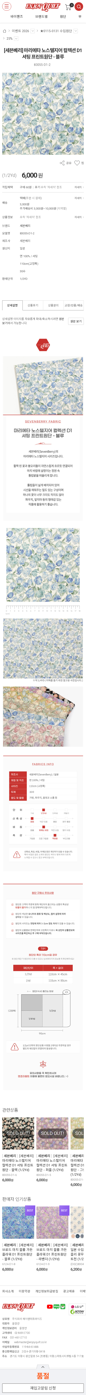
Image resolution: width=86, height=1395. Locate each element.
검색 (79, 6)
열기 (42, 1367)
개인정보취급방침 (46, 1291)
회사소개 (8, 1291)
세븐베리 (25, 225)
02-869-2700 (22, 1332)
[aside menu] (6, 6)
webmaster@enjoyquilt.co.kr (30, 1342)
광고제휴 (69, 1291)
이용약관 (24, 1291)
